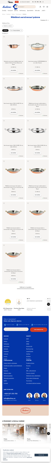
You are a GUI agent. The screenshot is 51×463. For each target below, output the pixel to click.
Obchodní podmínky (9, 378)
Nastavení (5, 459)
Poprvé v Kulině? (30, 373)
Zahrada (6, 348)
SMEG (27, 343)
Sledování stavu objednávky (33, 375)
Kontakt (6, 383)
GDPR (5, 380)
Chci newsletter (38, 329)
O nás (27, 368)
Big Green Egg (29, 348)
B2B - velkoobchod (31, 370)
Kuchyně (6, 338)
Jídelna (5, 341)
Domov (5, 356)
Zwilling (28, 353)
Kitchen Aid (29, 346)
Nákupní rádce (7, 373)
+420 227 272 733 (10, 393)
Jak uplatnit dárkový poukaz (33, 383)
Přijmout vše (41, 454)
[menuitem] (4, 11)
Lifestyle (6, 353)
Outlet (5, 358)
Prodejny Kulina (30, 363)
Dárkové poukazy (8, 375)
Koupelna (6, 351)
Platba (5, 368)
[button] (25, 30)
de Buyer (28, 356)
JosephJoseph (29, 351)
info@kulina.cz (9, 398)
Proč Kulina (29, 380)
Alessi (27, 341)
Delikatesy (6, 343)
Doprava (6, 370)
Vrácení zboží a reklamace (10, 363)
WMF (27, 338)
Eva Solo (28, 358)
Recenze (28, 365)
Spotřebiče (6, 346)
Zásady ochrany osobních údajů (14, 453)
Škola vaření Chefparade (32, 378)
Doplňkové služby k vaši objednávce (13, 365)
